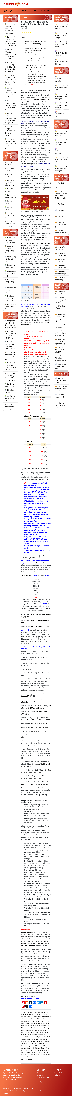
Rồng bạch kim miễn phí (35, 1034)
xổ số (38, 123)
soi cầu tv (37, 1057)
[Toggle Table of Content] (47, 37)
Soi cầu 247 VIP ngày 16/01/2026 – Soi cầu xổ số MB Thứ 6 (10, 130)
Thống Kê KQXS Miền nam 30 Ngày (61, 133)
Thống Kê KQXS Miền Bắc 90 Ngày (61, 35)
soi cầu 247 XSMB (31, 1043)
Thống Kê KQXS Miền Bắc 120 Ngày (61, 44)
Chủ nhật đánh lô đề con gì (60, 224)
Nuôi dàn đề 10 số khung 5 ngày (10, 273)
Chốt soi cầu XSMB (38, 1017)
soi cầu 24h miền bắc (31, 1048)
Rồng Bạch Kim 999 (37, 1030)
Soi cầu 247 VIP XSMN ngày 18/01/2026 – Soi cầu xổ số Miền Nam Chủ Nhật (10, 66)
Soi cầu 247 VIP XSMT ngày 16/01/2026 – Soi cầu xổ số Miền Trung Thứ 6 (10, 118)
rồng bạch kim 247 (26, 1091)
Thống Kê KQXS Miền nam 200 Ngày (61, 159)
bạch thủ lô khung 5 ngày (40, 626)
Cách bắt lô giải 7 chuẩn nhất (60, 366)
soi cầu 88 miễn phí (41, 1050)
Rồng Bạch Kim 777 (30, 1025)
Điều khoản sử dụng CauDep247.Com (61, 308)
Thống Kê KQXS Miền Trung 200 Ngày (61, 105)
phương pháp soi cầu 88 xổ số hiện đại (60, 333)
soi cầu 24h (34, 1046)
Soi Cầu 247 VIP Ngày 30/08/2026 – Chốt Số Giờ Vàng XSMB (10, 28)
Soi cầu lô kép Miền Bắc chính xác (33, 720)
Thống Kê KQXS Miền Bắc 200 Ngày (61, 53)
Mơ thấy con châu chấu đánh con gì (61, 388)
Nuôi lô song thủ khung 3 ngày (10, 259)
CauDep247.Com (27, 1088)
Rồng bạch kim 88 (27, 1028)
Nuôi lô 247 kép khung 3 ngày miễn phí (10, 240)
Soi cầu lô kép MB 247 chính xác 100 (9, 183)
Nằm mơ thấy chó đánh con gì (60, 405)
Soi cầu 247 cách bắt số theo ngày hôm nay (61, 341)
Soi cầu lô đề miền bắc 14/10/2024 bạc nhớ (35, 62)
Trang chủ (40, 1073)
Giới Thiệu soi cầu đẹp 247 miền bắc (60, 300)
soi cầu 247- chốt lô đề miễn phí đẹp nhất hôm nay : (37, 73)
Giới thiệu (40, 1075)
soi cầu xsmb (28, 1059)
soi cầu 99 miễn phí (34, 1055)
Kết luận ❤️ (29, 85)
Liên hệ (39, 1082)
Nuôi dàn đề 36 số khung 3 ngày (10, 290)
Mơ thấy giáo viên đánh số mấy (60, 380)
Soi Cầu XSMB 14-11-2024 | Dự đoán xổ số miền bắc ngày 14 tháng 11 (35, 43)
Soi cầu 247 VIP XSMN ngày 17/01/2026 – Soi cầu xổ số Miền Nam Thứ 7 (10, 105)
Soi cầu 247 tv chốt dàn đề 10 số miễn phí (10, 223)
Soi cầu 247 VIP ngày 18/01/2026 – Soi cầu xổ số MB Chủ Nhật (10, 54)
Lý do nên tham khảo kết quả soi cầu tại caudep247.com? (37, 81)
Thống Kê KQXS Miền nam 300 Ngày (61, 168)
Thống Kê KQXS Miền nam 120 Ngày (61, 151)
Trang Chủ (10, 11)
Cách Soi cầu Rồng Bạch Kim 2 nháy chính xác (61, 358)
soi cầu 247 (34, 1037)
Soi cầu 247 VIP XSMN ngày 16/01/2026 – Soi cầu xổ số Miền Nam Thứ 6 (10, 143)
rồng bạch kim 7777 (43, 1025)
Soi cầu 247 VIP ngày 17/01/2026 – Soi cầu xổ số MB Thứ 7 (10, 92)
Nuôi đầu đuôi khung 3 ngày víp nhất (9, 298)
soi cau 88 (31, 1050)
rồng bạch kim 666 (27, 1023)
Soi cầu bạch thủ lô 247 (39, 724)
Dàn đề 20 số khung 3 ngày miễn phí (10, 281)
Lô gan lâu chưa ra (36, 55)
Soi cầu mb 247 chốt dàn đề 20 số (10, 215)
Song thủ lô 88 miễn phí (39, 727)
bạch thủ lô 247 (29, 1012)
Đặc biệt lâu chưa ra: (36, 59)
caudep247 (27, 1017)
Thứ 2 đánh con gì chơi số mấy (60, 185)
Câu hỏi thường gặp (60, 1073)
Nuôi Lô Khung (33, 11)
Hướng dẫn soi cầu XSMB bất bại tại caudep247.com (37, 77)
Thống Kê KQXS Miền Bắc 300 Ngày (61, 61)
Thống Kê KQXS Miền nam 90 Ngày (61, 142)
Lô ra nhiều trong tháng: (37, 57)
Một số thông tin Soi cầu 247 (59, 349)
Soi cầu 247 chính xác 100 (32, 1039)
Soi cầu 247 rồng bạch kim (36, 1041)
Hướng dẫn (57, 1075)
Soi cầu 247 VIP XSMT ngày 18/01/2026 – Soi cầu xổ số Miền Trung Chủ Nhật (10, 41)
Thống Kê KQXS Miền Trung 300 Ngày (61, 114)
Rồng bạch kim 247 (30, 1021)
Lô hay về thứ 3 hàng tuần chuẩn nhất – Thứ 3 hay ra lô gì (61, 195)
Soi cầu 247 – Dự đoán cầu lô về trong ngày (10, 406)
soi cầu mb (44, 1055)
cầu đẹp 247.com (27, 932)
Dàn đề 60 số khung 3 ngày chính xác (10, 306)
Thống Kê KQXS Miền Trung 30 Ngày (61, 79)
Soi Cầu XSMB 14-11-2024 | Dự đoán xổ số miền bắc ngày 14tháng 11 (35, 50)
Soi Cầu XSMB (21, 11)
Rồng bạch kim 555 (43, 1021)
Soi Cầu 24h (45, 11)
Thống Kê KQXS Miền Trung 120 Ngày (61, 96)
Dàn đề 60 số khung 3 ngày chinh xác (35, 784)
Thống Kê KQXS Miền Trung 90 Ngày (61, 87)
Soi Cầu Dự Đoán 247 (11, 1091)
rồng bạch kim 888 (39, 1028)
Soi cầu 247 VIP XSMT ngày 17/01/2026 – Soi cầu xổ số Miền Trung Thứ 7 (10, 79)
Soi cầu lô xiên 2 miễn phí (39, 731)
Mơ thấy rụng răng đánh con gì (60, 397)
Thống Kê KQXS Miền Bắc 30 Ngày (61, 26)
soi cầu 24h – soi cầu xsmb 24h (10, 398)
